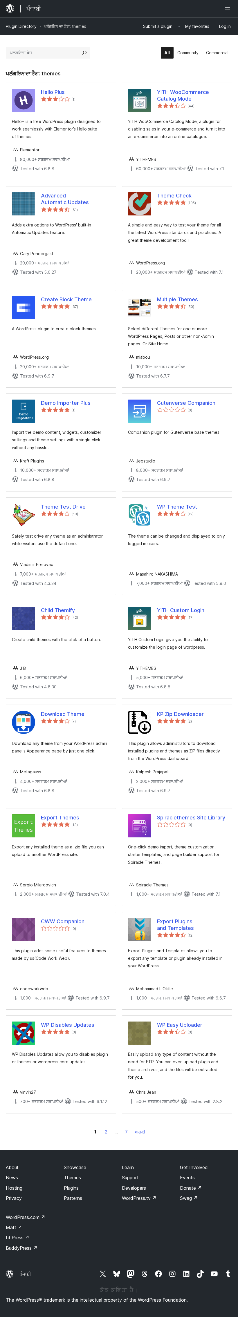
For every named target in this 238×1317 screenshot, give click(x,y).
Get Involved (194, 1167)
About (12, 1167)
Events (187, 1177)
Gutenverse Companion (186, 403)
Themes (72, 1177)
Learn (128, 1167)
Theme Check (174, 196)
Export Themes (60, 817)
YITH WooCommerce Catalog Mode (183, 95)
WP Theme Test (177, 507)
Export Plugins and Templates (175, 924)
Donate (191, 1188)
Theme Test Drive (63, 507)
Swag (189, 1198)
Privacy (14, 1198)
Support (130, 1177)
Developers (134, 1188)
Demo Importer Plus (66, 403)
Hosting (14, 1188)
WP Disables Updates (67, 1025)
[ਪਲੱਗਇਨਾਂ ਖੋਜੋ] (84, 53)
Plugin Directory (21, 26)
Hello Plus (53, 92)
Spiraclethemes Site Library (191, 817)
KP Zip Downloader (180, 714)
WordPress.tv (139, 1198)
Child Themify (58, 610)
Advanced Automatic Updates (65, 199)
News (12, 1177)
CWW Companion (62, 921)
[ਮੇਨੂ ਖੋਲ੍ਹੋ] (228, 8)
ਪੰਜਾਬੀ (25, 1274)
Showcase (75, 1167)
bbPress (17, 1237)
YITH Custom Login (180, 610)
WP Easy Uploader (179, 1025)
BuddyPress (21, 1248)
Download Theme (62, 714)
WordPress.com (25, 1217)
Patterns (73, 1198)
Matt (14, 1227)
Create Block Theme (66, 299)
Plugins (71, 1188)
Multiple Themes (177, 299)
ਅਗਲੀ (140, 1131)
